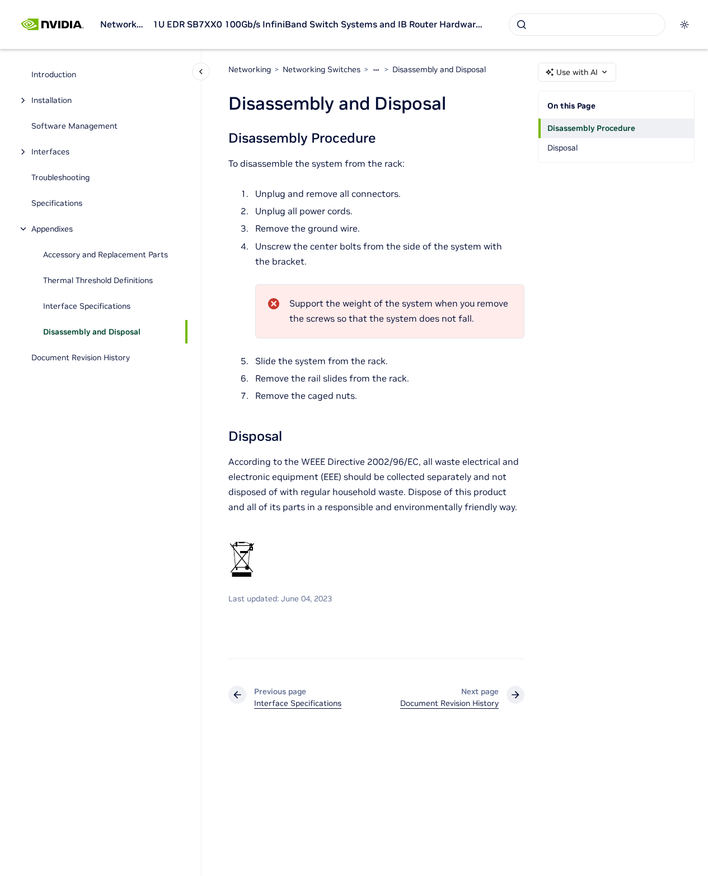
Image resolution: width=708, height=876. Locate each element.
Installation (51, 100)
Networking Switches (321, 69)
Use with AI (577, 72)
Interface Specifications (86, 306)
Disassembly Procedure (591, 128)
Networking (122, 24)
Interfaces (50, 152)
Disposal (562, 148)
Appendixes (52, 229)
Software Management (74, 126)
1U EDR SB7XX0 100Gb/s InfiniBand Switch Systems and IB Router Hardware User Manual (319, 24)
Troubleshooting (60, 177)
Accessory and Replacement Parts (105, 254)
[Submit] (522, 25)
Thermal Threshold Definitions (98, 280)
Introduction (53, 74)
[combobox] (587, 24)
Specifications (56, 203)
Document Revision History (80, 357)
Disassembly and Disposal (91, 332)
